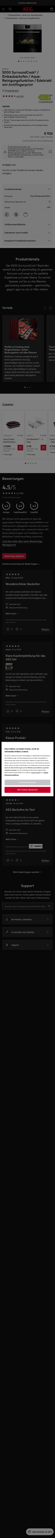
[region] (27, 769)
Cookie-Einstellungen (27, 782)
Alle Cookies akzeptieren (27, 790)
